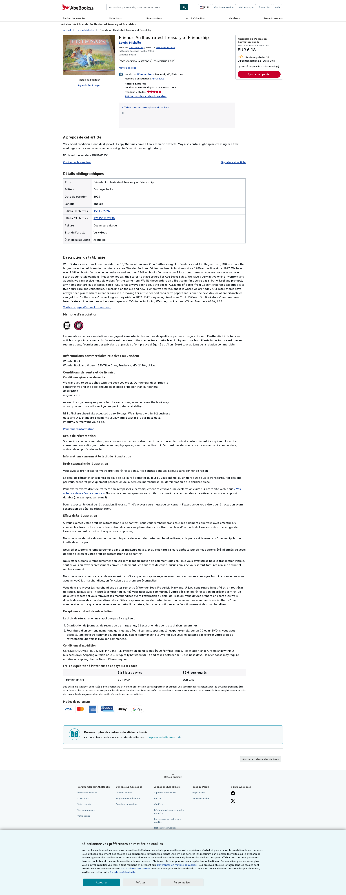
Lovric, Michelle (85, 29)
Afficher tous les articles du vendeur (146, 96)
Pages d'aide (198, 792)
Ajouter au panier (259, 74)
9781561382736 (104, 218)
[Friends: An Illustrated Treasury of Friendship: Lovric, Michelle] (89, 55)
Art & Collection (195, 18)
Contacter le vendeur (77, 162)
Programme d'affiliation (128, 798)
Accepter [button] (101, 882)
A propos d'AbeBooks (165, 792)
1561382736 (136, 47)
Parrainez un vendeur (126, 804)
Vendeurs (234, 18)
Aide (277, 7)
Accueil (67, 29)
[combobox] (143, 7)
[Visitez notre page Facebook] (233, 793)
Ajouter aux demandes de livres (260, 759)
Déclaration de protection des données (169, 811)
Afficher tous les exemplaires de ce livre (145, 107)
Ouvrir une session (224, 7)
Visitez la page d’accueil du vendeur (87, 307)
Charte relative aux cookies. (135, 868)
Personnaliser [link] (182, 882)
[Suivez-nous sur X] (233, 801)
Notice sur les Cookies (165, 827)
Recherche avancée (74, 18)
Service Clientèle (200, 798)
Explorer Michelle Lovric (162, 737)
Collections (115, 18)
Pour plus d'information (78, 429)
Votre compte (246, 7)
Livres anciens (154, 18)
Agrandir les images (89, 85)
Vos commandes (86, 810)
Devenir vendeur (273, 18)
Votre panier (83, 815)
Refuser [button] (140, 882)
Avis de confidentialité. (123, 872)
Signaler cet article (233, 162)
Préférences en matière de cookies (167, 820)
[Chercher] (184, 7)
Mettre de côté (127, 67)
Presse (157, 798)
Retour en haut (173, 776)
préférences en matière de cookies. (177, 864)
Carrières (158, 804)
